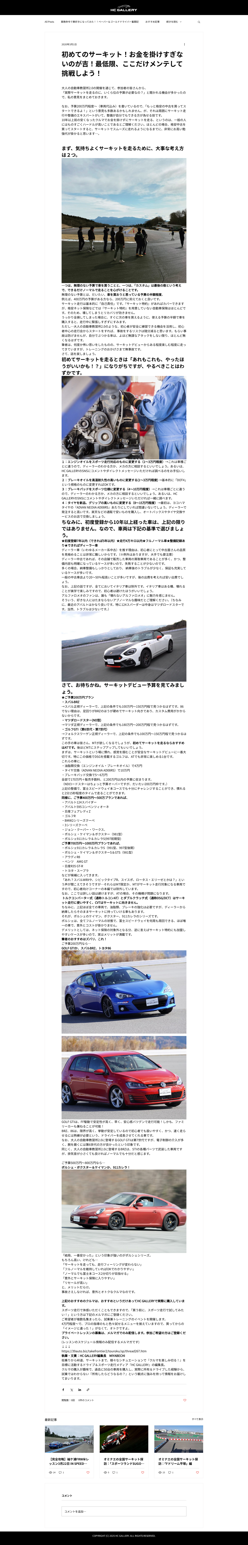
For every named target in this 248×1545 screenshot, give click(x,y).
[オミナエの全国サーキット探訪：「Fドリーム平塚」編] (178, 1439)
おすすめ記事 (152, 21)
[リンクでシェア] (88, 1389)
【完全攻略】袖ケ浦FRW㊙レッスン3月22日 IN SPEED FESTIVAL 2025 (69, 1461)
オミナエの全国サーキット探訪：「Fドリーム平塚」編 (178, 1461)
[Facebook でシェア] (63, 1389)
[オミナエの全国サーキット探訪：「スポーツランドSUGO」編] (124, 1439)
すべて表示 (197, 1419)
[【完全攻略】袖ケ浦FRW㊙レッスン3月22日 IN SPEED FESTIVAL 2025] (69, 1439)
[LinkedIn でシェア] (79, 1389)
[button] (199, 21)
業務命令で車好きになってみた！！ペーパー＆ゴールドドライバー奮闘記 (100, 21)
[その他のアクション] (184, 44)
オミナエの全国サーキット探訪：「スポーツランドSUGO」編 (124, 1461)
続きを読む (172, 21)
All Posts (49, 21)
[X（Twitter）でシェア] (71, 1389)
